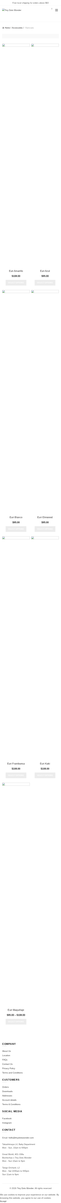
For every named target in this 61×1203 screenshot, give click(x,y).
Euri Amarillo (16, 271)
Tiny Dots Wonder (25, 1188)
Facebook (7, 1118)
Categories (29, 18)
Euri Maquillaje (16, 1010)
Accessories (17, 28)
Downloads (7, 1091)
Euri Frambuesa (16, 763)
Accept (3, 1201)
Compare (27, 46)
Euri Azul (45, 271)
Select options (16, 283)
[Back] (6, 18)
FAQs (4, 1060)
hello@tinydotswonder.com (21, 1137)
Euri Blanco (16, 517)
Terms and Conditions (12, 1072)
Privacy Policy (8, 1068)
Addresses (7, 1095)
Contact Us (7, 1064)
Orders (5, 1087)
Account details (9, 1100)
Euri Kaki (45, 763)
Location (6, 1055)
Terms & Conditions (11, 1104)
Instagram (7, 1123)
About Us (6, 1051)
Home (7, 28)
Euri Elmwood (45, 517)
